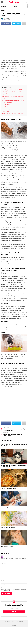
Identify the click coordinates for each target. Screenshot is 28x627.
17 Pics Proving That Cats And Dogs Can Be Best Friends (13, 466)
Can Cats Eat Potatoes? (8, 527)
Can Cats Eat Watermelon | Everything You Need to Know (14, 445)
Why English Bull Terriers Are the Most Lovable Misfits (19, 5)
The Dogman (14, 2)
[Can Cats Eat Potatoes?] (14, 518)
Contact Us (14, 625)
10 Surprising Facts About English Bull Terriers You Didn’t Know (6, 5)
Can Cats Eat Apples (7, 547)
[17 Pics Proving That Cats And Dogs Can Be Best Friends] (14, 456)
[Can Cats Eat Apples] (14, 537)
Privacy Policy (21, 624)
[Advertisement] (14, 42)
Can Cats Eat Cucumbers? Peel (10, 508)
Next (27, 6)
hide (9, 87)
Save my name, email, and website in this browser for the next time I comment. (13, 590)
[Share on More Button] (24, 23)
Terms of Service (13, 624)
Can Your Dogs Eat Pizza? (9, 489)
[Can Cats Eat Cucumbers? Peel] (14, 498)
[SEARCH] (26, 2)
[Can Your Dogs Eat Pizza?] (14, 478)
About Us (6, 624)
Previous (0, 6)
